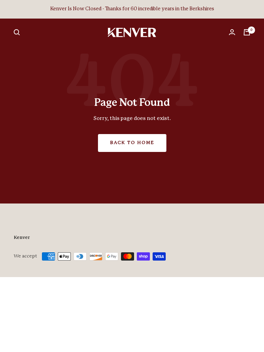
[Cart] (246, 32)
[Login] (232, 32)
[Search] (17, 32)
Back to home (132, 143)
